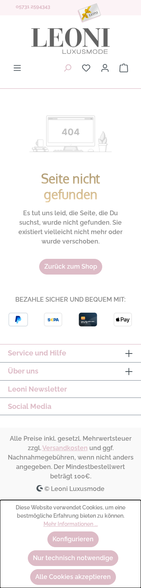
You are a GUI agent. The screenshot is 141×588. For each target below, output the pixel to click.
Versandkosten (65, 448)
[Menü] (17, 68)
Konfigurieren (73, 539)
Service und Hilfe (37, 353)
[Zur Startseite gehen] (70, 41)
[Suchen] (67, 68)
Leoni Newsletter (37, 389)
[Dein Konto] (105, 68)
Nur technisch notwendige (73, 558)
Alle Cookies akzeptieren (73, 577)
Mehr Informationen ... (70, 524)
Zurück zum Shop (70, 266)
